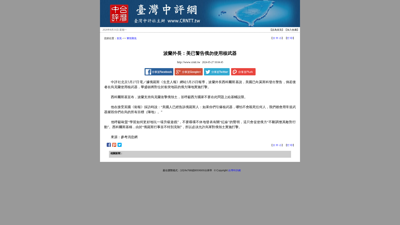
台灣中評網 (234, 170)
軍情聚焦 (132, 38)
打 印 (290, 38)
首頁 (119, 38)
